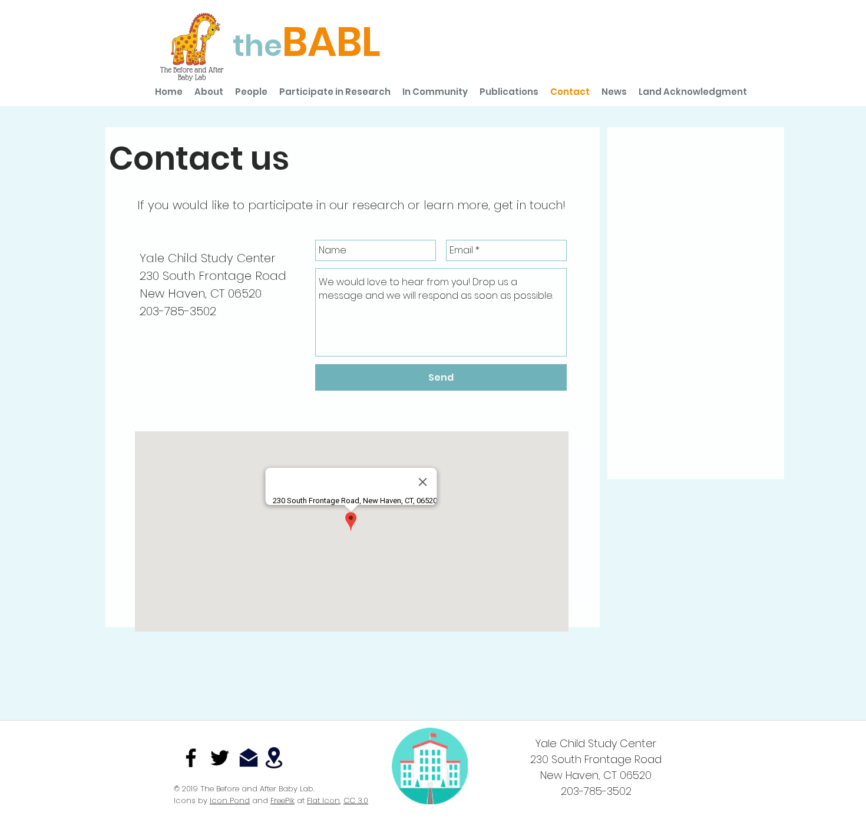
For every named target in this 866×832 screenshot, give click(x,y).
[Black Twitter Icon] (219, 757)
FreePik (282, 800)
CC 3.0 (355, 800)
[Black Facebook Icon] (191, 757)
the (257, 46)
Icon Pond (230, 800)
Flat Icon (323, 800)
